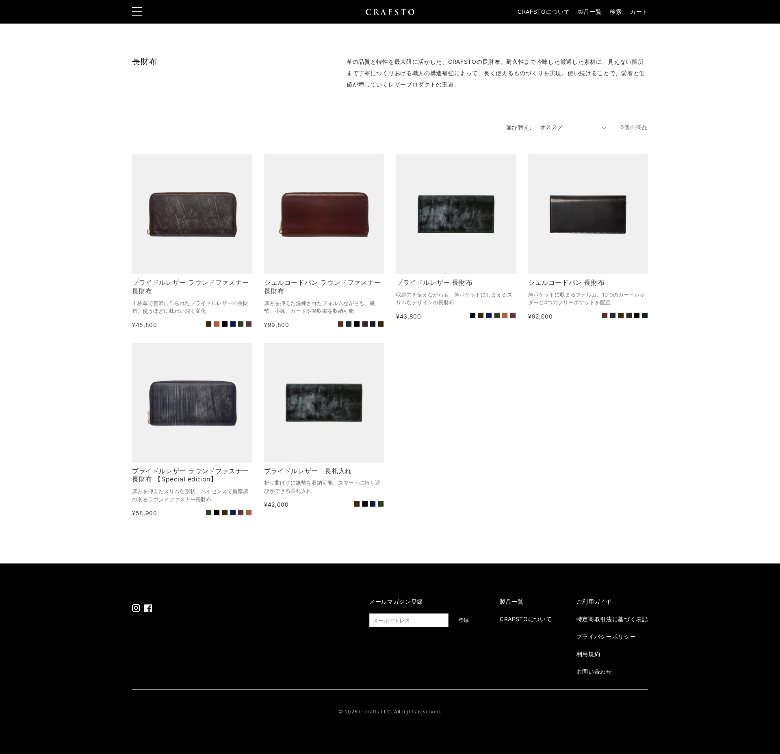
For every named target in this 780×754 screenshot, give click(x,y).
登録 (463, 620)
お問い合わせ (594, 671)
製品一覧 (590, 11)
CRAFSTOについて (544, 11)
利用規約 (588, 653)
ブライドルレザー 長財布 (434, 282)
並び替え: (518, 127)
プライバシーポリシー (606, 636)
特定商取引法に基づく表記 (612, 618)
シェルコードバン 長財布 (566, 282)
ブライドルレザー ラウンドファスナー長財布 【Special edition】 (190, 475)
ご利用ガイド (594, 601)
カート (639, 11)
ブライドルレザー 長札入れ (308, 471)
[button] (616, 11)
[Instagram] (136, 608)
